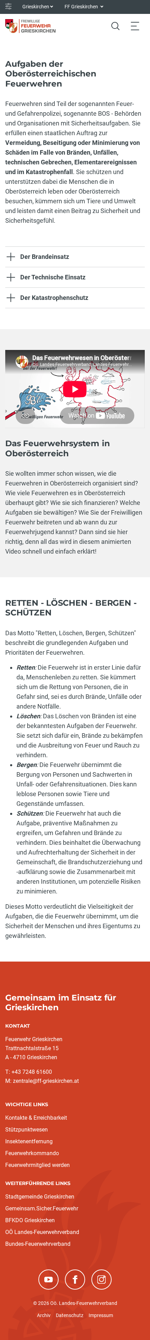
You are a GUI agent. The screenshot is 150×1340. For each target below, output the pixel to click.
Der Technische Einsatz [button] (52, 277)
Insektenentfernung (29, 1141)
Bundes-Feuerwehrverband (37, 1244)
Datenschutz (69, 1315)
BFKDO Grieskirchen (30, 1220)
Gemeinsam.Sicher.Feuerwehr (41, 1208)
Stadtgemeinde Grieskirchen (39, 1196)
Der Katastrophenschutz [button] (54, 297)
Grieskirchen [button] (35, 6)
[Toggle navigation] (135, 26)
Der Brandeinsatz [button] (44, 256)
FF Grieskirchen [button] (82, 6)
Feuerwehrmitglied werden (37, 1165)
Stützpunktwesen (26, 1129)
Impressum (101, 1315)
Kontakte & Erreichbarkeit (36, 1117)
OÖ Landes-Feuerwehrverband (42, 1232)
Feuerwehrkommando (32, 1153)
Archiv (44, 1315)
